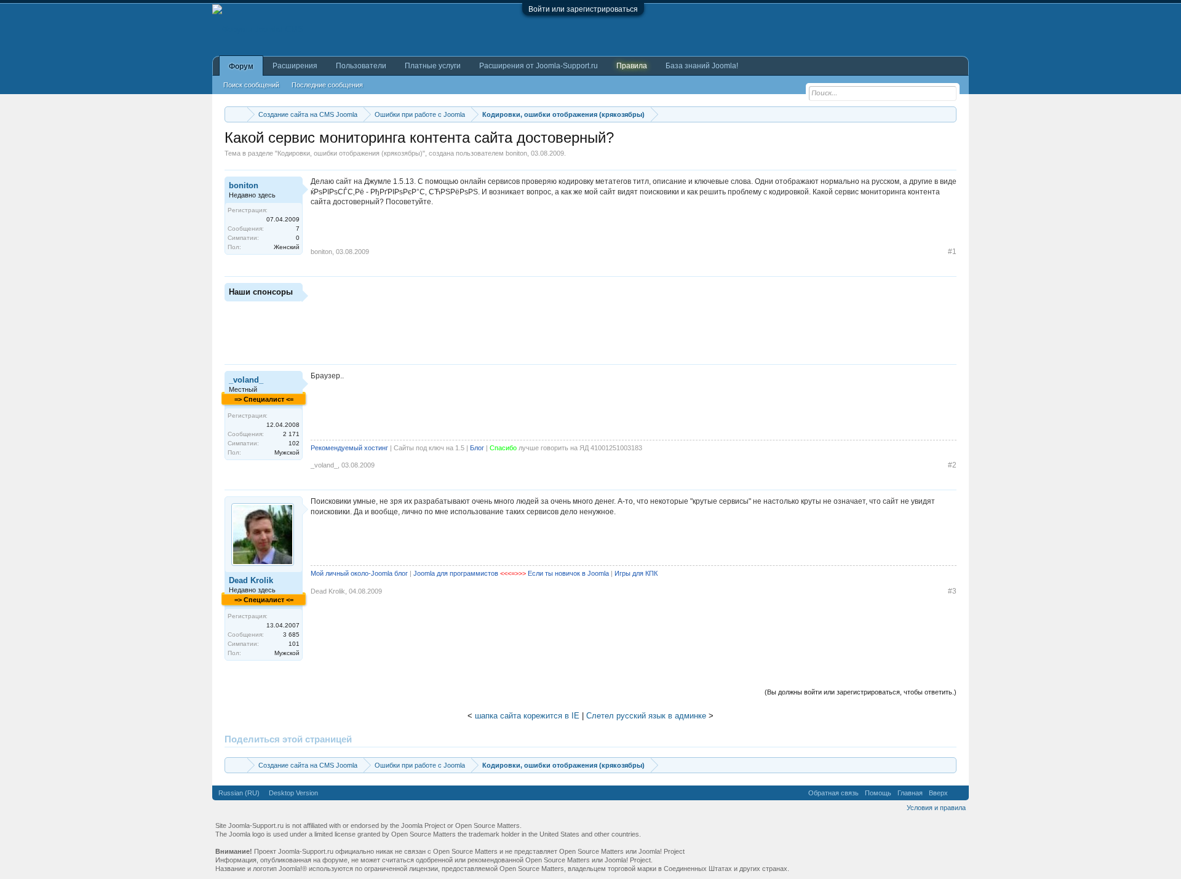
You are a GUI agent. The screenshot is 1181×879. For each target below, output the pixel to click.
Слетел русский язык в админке (646, 715)
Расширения (294, 66)
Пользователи (361, 66)
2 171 (291, 434)
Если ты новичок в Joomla (568, 573)
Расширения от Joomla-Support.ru (538, 66)
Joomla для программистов (455, 573)
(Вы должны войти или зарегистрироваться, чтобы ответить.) (860, 692)
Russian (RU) (239, 793)
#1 (952, 251)
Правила (631, 66)
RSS (958, 793)
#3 (952, 591)
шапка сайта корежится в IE (527, 715)
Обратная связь (833, 793)
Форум (241, 66)
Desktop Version (293, 793)
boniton (516, 153)
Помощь (878, 793)
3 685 (291, 634)
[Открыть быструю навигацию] (949, 114)
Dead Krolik (251, 580)
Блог (477, 447)
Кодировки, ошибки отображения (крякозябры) (350, 153)
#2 (952, 465)
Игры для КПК (636, 573)
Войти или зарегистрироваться (583, 9)
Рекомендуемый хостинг (349, 447)
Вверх (938, 793)
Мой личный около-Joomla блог (359, 573)
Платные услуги (433, 66)
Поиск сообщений (251, 85)
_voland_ (246, 379)
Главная (910, 793)
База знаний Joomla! (702, 66)
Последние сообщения (327, 85)
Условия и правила (936, 807)
